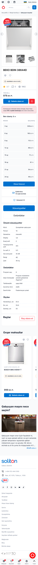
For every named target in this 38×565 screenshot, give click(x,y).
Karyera (4, 525)
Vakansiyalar (6, 528)
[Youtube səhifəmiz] (19, 487)
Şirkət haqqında (7, 493)
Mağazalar (5, 539)
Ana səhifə (5, 12)
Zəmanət (4, 517)
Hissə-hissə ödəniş (8, 503)
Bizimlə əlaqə (6, 546)
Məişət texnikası (14, 12)
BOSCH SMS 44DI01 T (12, 370)
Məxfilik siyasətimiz (8, 532)
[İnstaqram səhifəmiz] (11, 487)
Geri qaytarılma (7, 521)
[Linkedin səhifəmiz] (15, 487)
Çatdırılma (5, 511)
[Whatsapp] (3, 487)
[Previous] (1, 34)
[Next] (36, 34)
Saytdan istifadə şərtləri (9, 535)
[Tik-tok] (23, 487)
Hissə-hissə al (19, 184)
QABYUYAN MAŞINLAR (11, 367)
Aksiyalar (5, 496)
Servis (4, 507)
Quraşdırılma (6, 514)
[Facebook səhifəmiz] (7, 487)
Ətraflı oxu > (31, 448)
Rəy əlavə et (27, 318)
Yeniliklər (4, 500)
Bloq (3, 543)
